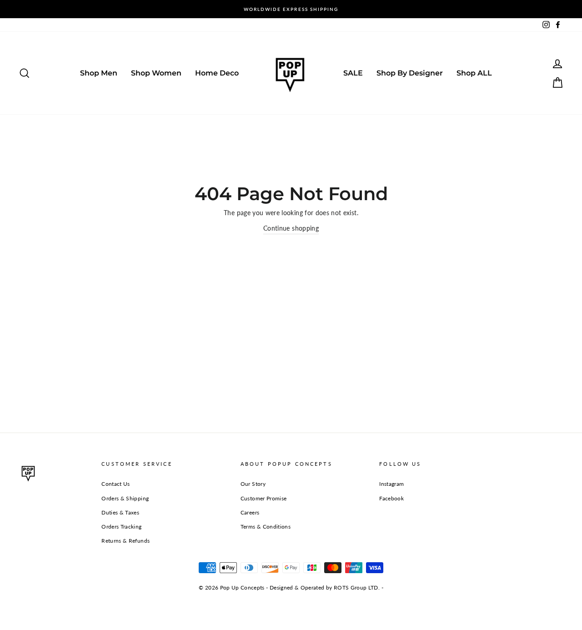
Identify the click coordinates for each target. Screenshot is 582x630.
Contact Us (115, 483)
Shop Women (156, 73)
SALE (353, 73)
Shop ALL (474, 73)
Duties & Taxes (120, 512)
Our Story (253, 483)
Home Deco (217, 73)
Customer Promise (264, 498)
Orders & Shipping (125, 498)
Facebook (391, 498)
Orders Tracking (121, 526)
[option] (291, 9)
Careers (250, 512)
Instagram (391, 483)
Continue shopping (291, 228)
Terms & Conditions (266, 526)
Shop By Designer (409, 73)
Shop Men (98, 73)
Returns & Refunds (125, 540)
